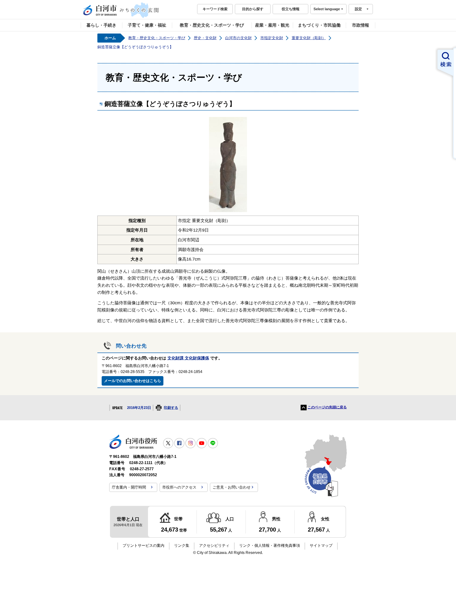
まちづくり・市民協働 (319, 25)
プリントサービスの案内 (143, 545)
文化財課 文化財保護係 (188, 358)
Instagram (190, 443)
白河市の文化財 (238, 38)
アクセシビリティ (214, 545)
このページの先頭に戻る (327, 407)
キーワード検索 (215, 9)
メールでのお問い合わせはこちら (132, 381)
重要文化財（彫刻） (309, 38)
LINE (213, 443)
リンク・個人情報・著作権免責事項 (269, 545)
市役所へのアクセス (179, 487)
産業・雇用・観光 (272, 25)
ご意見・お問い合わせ (232, 487)
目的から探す (252, 9)
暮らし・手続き (101, 25)
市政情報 (360, 25)
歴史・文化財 (205, 38)
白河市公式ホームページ (121, 10)
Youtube (202, 443)
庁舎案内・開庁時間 (129, 487)
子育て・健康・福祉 (147, 25)
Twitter (168, 443)
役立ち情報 (290, 9)
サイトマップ (321, 545)
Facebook (179, 443)
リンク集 (181, 545)
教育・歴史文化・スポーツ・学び (212, 25)
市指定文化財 (271, 38)
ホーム (110, 38)
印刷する (171, 408)
